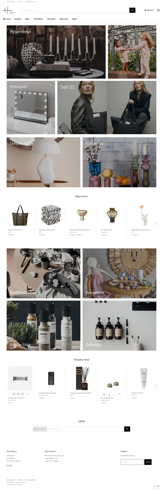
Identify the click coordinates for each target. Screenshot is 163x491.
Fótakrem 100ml (137, 393)
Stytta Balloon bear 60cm (140, 230)
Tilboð (74, 19)
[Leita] (132, 10)
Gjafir (27, 19)
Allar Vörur (7, 19)
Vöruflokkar (38, 19)
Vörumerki (51, 19)
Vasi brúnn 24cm (106, 230)
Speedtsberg (73, 232)
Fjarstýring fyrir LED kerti (47, 393)
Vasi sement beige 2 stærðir (79, 230)
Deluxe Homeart (43, 395)
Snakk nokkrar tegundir (16, 398)
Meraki (133, 395)
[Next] (155, 223)
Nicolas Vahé (11, 400)
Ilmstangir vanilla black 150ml (80, 393)
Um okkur (20, 2)
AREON (72, 395)
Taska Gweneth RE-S (15, 230)
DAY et (10, 232)
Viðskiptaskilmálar (30, 2)
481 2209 (9, 465)
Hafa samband (11, 2)
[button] (149, 10)
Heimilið (17, 19)
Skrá (148, 462)
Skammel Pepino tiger (47, 230)
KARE (40, 232)
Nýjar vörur (64, 19)
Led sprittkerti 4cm (107, 398)
